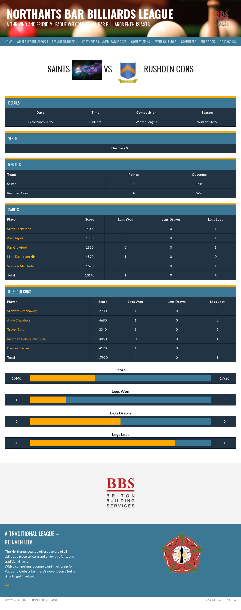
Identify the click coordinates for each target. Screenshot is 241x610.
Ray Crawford (17, 247)
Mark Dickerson (18, 257)
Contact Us (228, 41)
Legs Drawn (171, 219)
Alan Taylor (15, 238)
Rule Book (208, 41)
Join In (9, 585)
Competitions (140, 41)
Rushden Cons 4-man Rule (26, 339)
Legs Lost (215, 219)
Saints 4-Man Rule (20, 266)
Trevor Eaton (16, 329)
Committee (188, 41)
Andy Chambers (19, 320)
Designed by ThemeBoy (220, 600)
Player (12, 219)
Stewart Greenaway (22, 311)
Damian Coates (18, 348)
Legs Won (125, 219)
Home (8, 41)
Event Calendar (165, 41)
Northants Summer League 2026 (104, 41)
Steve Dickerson (19, 229)
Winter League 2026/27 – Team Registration (47, 41)
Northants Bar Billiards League (90, 13)
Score (89, 219)
